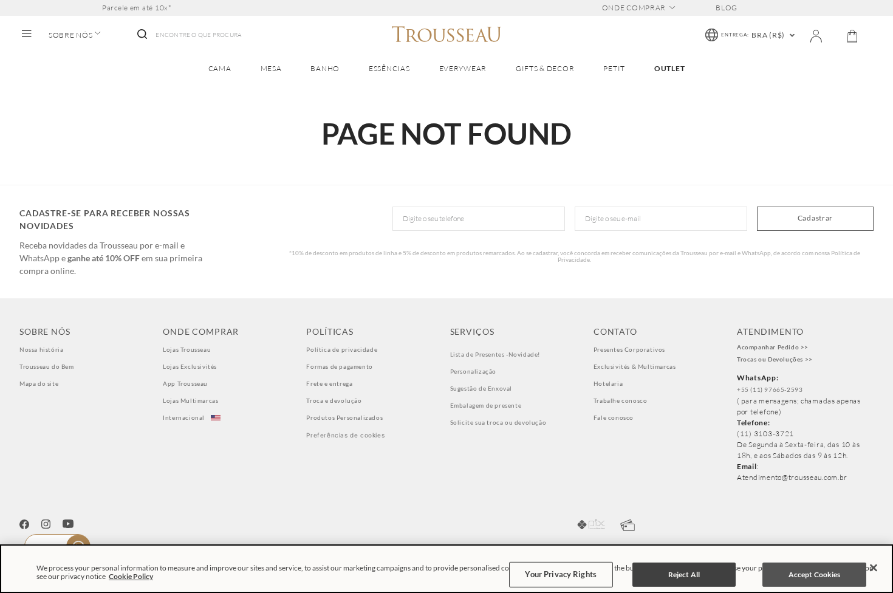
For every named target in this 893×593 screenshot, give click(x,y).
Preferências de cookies (345, 435)
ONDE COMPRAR (634, 8)
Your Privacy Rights (560, 574)
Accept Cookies (815, 574)
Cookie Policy (131, 576)
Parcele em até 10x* (137, 8)
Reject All (684, 574)
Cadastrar (815, 217)
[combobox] (188, 35)
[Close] (873, 568)
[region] (446, 568)
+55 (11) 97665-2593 (769, 389)
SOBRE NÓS (70, 35)
